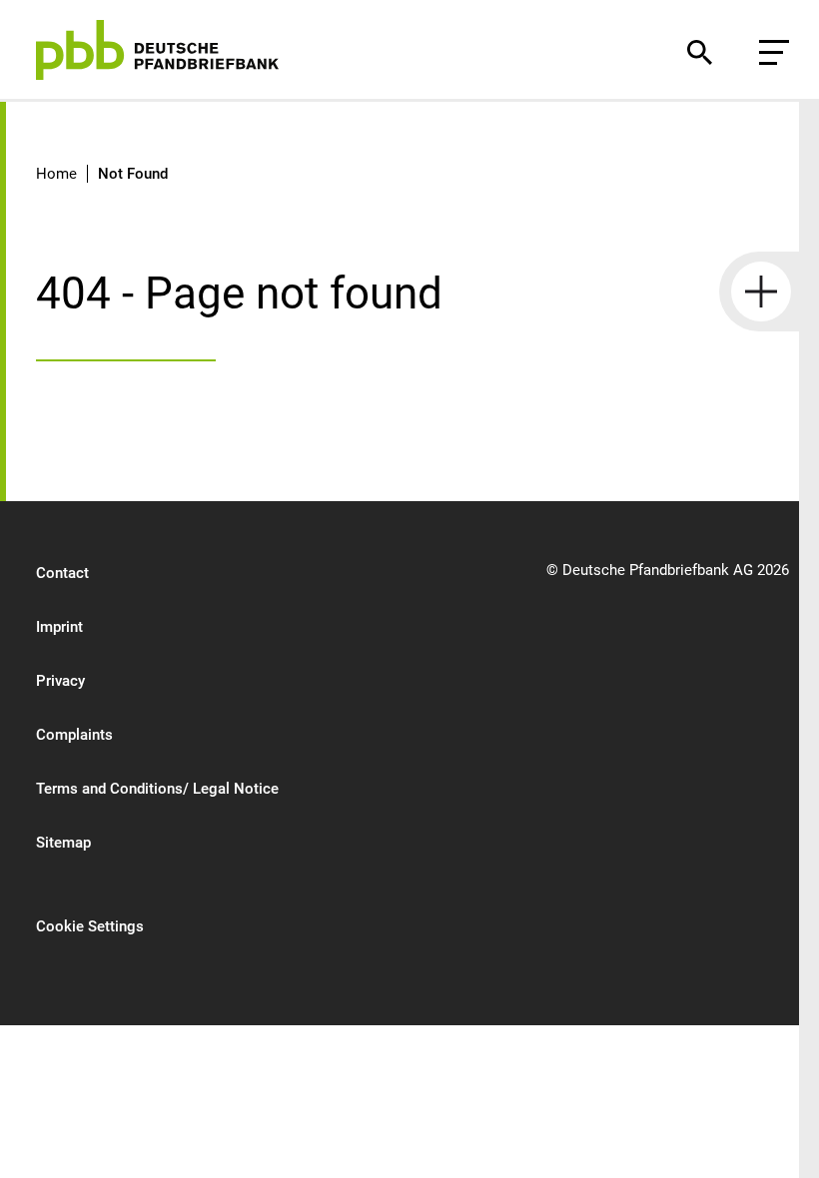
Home (56, 174)
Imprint (59, 627)
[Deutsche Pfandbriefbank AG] (157, 50)
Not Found (133, 174)
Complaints (74, 735)
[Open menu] (774, 52)
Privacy (60, 681)
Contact (62, 573)
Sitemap (63, 843)
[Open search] (699, 52)
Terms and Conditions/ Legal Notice (157, 789)
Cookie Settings (90, 926)
